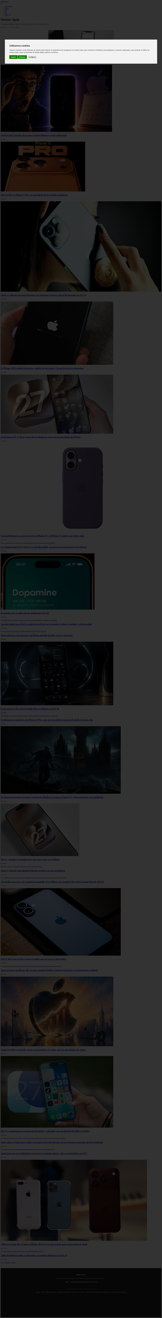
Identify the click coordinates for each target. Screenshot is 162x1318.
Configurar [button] (32, 57)
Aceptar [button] (13, 57)
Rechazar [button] (22, 57)
